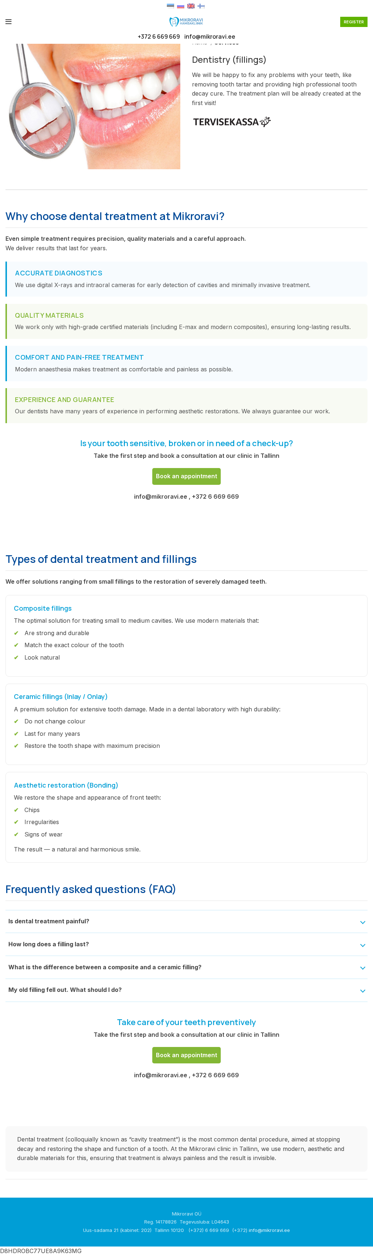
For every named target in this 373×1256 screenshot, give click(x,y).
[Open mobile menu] (8, 22)
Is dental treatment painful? (48, 921)
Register (354, 21)
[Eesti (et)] (170, 5)
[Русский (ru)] (180, 5)
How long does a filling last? (48, 944)
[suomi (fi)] (201, 5)
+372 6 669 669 (159, 36)
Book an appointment (186, 476)
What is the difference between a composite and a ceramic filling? (104, 967)
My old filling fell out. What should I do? (65, 989)
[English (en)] (191, 5)
